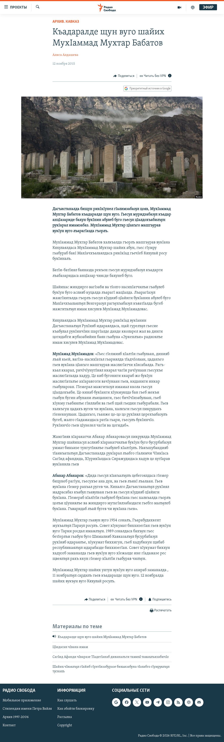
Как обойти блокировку (75, 709)
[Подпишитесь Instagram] (168, 702)
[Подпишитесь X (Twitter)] (137, 702)
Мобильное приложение (22, 700)
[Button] (123, 76)
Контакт (9, 725)
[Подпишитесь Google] (116, 702)
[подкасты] (192, 7)
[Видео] (179, 7)
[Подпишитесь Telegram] (158, 702)
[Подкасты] (189, 702)
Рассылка (64, 717)
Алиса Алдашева (65, 55)
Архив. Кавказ (65, 22)
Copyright (64, 725)
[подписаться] (199, 702)
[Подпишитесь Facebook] (126, 702)
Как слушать (67, 700)
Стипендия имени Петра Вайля (27, 709)
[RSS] (178, 702)
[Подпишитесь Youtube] (147, 702)
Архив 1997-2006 (16, 717)
